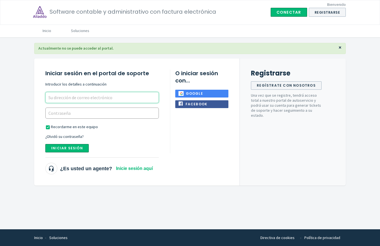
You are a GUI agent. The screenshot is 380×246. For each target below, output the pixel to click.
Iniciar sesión (67, 148)
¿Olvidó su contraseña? (64, 136)
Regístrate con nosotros (286, 85)
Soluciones (80, 30)
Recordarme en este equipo (74, 126)
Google (194, 93)
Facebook (197, 104)
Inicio (47, 30)
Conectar (289, 12)
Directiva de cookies (277, 237)
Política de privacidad (322, 237)
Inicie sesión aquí (134, 168)
